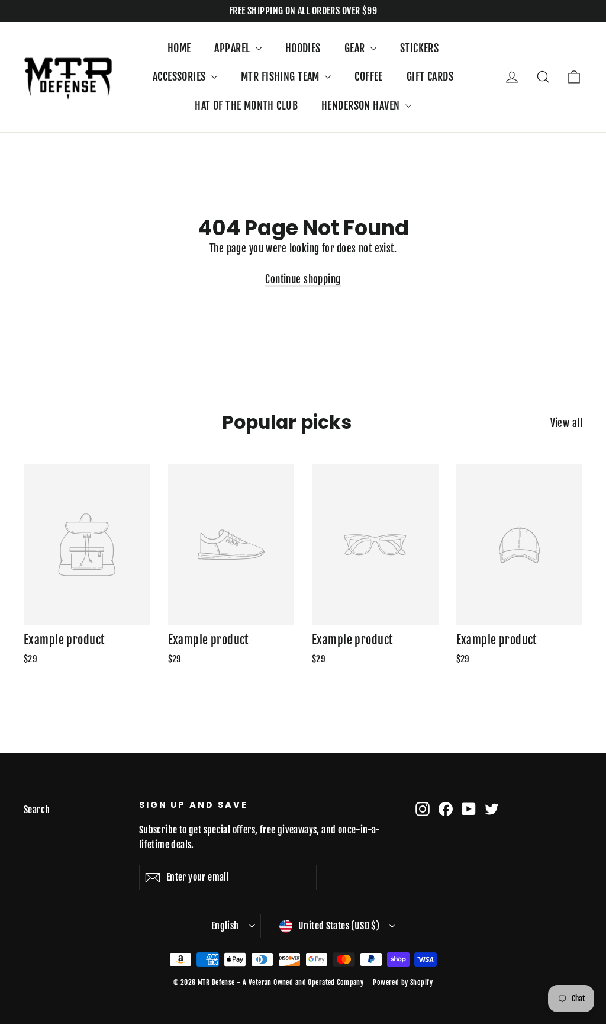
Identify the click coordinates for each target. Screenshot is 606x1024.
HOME (179, 47)
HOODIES (303, 47)
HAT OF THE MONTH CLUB (246, 105)
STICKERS (419, 47)
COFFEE (368, 76)
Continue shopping (302, 279)
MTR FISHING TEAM (281, 76)
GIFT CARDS (430, 76)
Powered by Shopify (403, 982)
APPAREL (233, 47)
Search (37, 810)
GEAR (356, 47)
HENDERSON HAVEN (361, 105)
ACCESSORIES (180, 76)
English (225, 926)
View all (566, 423)
